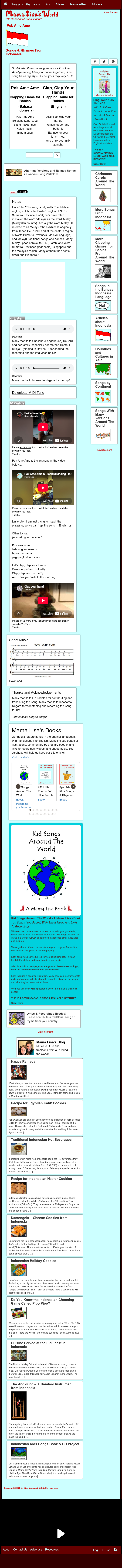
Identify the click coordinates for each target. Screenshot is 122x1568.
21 (54, 814)
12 (30, 814)
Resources (52, 1549)
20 (52, 814)
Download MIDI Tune (28, 392)
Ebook (20, 799)
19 (49, 814)
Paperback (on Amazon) (23, 805)
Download (17, 336)
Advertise (36, 1549)
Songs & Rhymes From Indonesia (24, 52)
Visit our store (20, 757)
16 (41, 814)
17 (44, 814)
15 (38, 814)
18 (46, 814)
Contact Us (20, 1549)
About (6, 1549)
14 (36, 814)
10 (54, 810)
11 (57, 810)
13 (33, 814)
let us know (25, 447)
